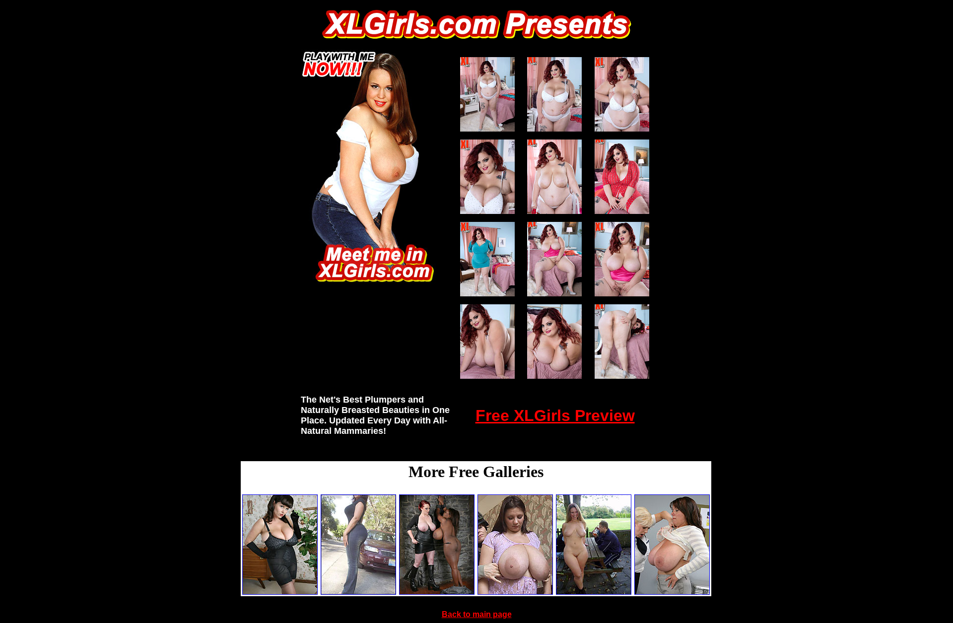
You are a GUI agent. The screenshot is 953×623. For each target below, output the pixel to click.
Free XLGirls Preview (555, 415)
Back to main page (477, 614)
